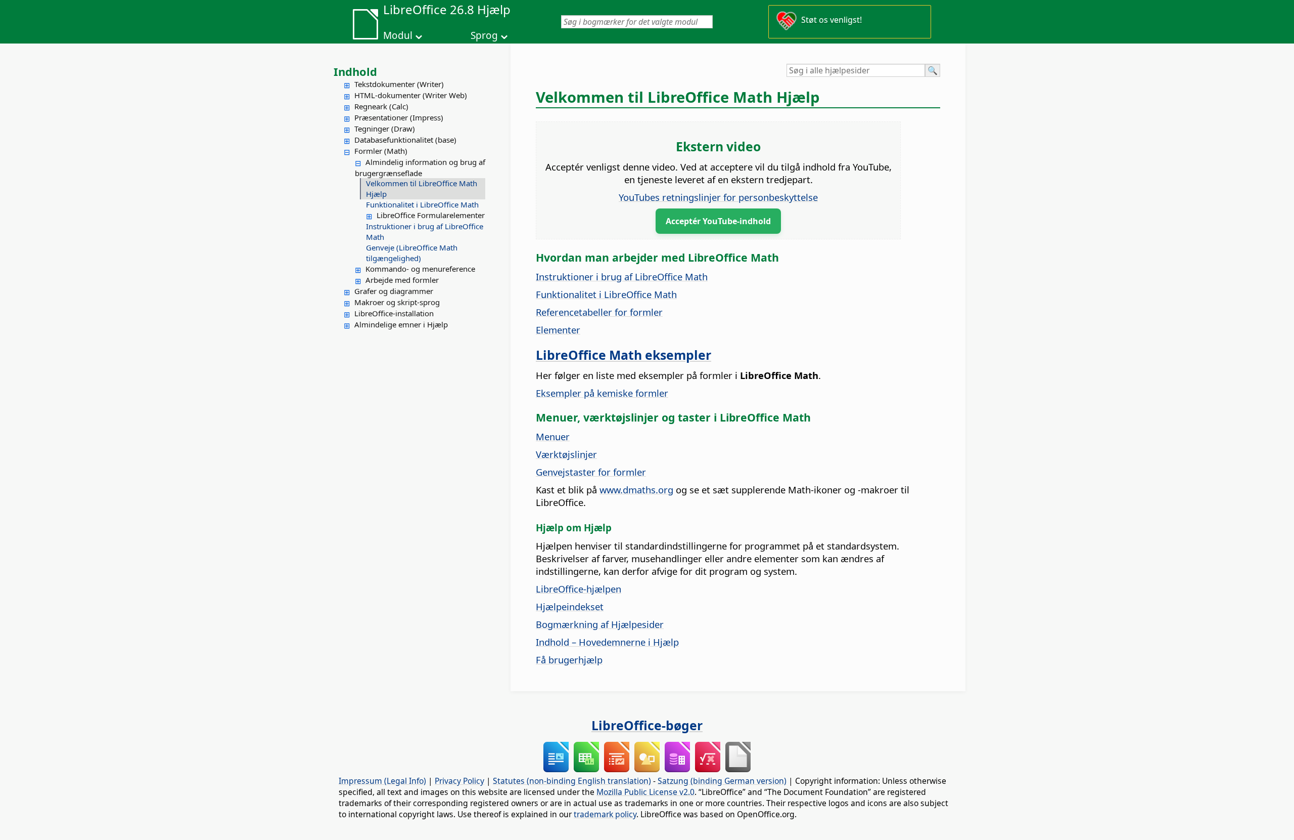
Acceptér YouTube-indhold (718, 221)
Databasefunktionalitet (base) (405, 140)
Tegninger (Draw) (384, 128)
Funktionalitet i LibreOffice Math (422, 204)
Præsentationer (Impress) (398, 117)
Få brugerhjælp (569, 659)
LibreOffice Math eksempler (623, 354)
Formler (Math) (380, 151)
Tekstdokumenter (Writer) (399, 84)
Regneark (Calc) (381, 106)
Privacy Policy (459, 780)
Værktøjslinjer (566, 454)
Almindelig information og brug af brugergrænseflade (420, 167)
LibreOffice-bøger (647, 725)
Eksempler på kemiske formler (602, 393)
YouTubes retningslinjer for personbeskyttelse (718, 197)
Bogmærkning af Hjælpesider (600, 624)
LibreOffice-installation (394, 313)
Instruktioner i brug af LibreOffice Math (424, 231)
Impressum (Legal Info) (382, 780)
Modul (397, 35)
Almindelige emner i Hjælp (401, 324)
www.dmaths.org (636, 489)
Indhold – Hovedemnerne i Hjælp (607, 642)
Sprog (484, 35)
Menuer (553, 436)
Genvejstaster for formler (591, 472)
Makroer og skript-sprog (397, 302)
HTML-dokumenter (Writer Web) (410, 95)
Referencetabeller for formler (599, 312)
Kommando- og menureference (420, 269)
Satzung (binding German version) (722, 780)
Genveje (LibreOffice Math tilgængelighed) (411, 252)
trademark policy (605, 814)
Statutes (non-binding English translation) (572, 780)
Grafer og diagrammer (393, 291)
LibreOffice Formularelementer (431, 215)
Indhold (355, 71)
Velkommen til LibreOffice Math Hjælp (421, 188)
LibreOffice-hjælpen (578, 588)
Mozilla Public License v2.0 (645, 791)
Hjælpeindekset (570, 606)
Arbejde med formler (402, 280)
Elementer (558, 329)
